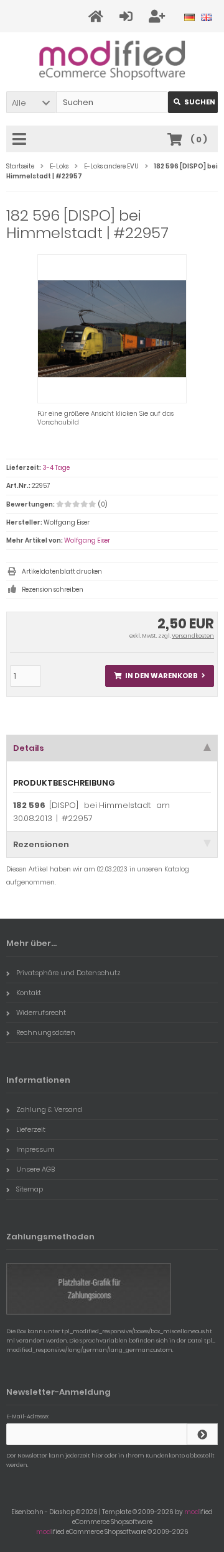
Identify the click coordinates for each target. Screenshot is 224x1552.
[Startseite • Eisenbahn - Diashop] (112, 59)
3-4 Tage (56, 467)
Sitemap (29, 1189)
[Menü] (21, 140)
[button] (31, 102)
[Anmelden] (127, 16)
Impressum (35, 1149)
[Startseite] (97, 16)
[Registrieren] (159, 16)
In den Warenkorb (160, 676)
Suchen (193, 102)
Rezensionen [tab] (41, 844)
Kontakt (28, 993)
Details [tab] (28, 748)
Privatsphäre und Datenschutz (68, 973)
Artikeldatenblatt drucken (62, 571)
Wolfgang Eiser (87, 540)
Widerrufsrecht (41, 1012)
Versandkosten (193, 636)
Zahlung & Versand (49, 1109)
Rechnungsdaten (45, 1032)
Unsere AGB (35, 1169)
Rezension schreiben (52, 589)
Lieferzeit (30, 1129)
